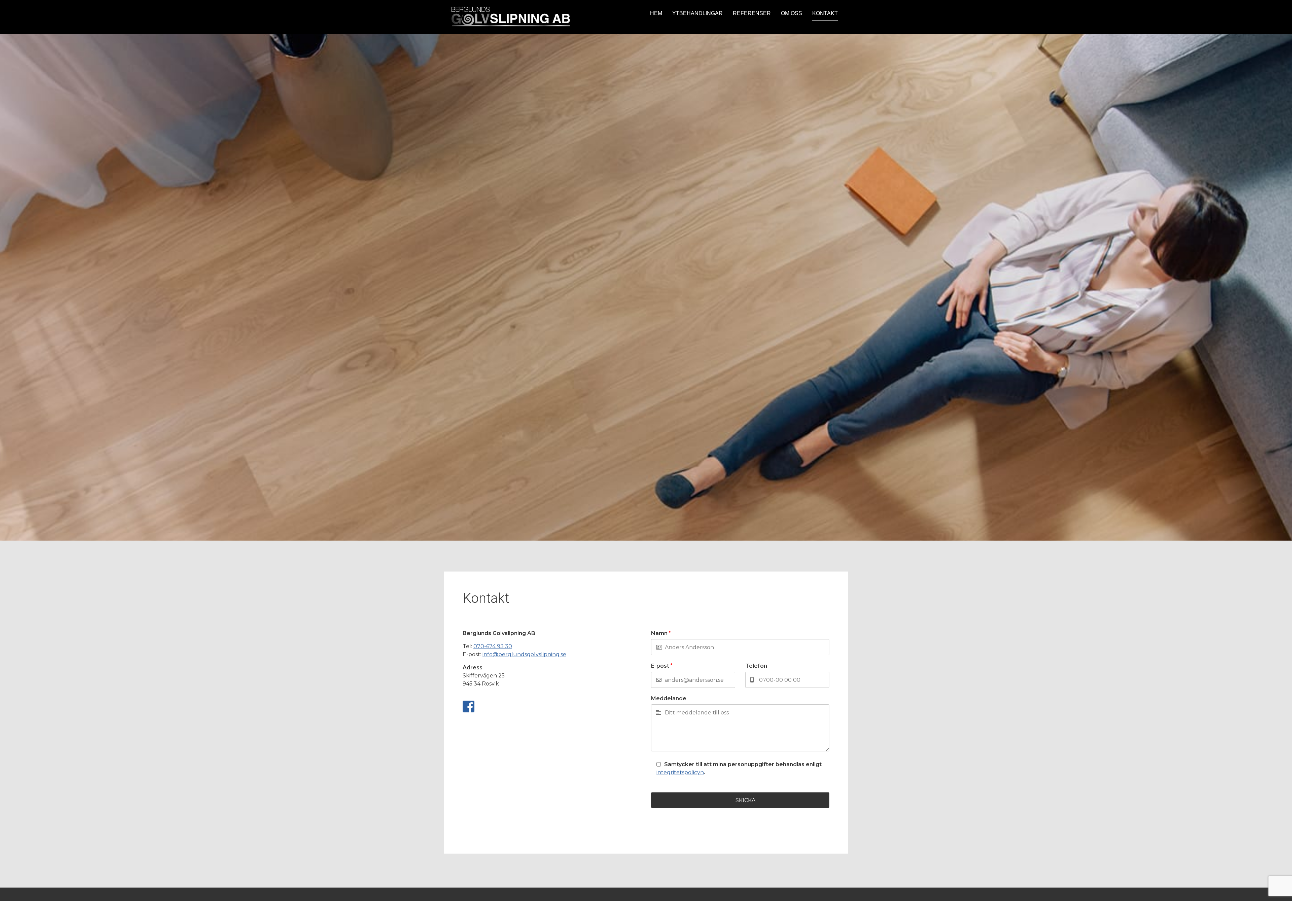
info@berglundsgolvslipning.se (524, 654)
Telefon (756, 666)
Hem (656, 13)
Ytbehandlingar (697, 13)
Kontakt (825, 13)
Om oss (791, 13)
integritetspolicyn (680, 772)
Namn (661, 633)
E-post (662, 666)
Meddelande (668, 698)
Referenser (752, 13)
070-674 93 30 (492, 646)
